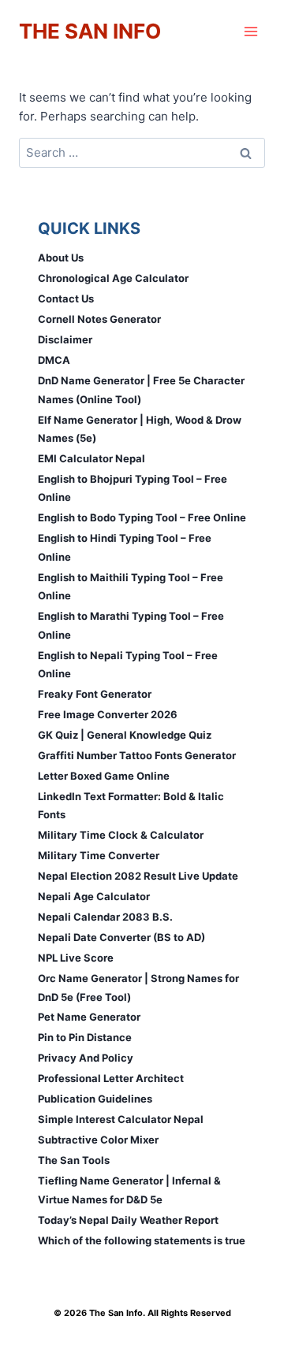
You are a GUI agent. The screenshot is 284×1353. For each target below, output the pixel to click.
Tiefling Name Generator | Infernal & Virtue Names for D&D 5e (129, 1189)
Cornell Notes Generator (99, 319)
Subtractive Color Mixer (98, 1139)
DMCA (54, 360)
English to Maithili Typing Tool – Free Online (130, 586)
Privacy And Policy (85, 1057)
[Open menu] (250, 31)
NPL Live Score (76, 957)
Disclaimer (65, 339)
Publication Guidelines (95, 1098)
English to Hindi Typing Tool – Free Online (124, 547)
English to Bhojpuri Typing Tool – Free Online (132, 488)
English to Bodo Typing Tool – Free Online (142, 517)
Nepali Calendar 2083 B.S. (105, 916)
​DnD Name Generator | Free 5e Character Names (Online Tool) (141, 389)
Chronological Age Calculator (113, 278)
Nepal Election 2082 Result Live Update (138, 875)
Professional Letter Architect (111, 1078)
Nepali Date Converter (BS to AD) (121, 937)
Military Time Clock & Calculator (121, 834)
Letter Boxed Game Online (104, 775)
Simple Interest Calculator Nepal (121, 1119)
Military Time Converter (98, 855)
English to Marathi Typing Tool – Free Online (131, 625)
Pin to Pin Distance (85, 1037)
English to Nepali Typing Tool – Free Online (128, 664)
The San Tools (74, 1160)
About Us (61, 257)
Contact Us (66, 298)
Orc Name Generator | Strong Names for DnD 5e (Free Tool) (138, 987)
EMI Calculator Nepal (91, 458)
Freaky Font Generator (94, 694)
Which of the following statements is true (141, 1240)
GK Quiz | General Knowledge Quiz (124, 734)
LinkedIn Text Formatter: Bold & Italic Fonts (131, 805)
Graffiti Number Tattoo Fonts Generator (137, 755)
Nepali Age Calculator (94, 896)
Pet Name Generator (89, 1016)
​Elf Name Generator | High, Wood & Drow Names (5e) (139, 428)
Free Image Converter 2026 (108, 714)
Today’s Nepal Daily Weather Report (128, 1220)
